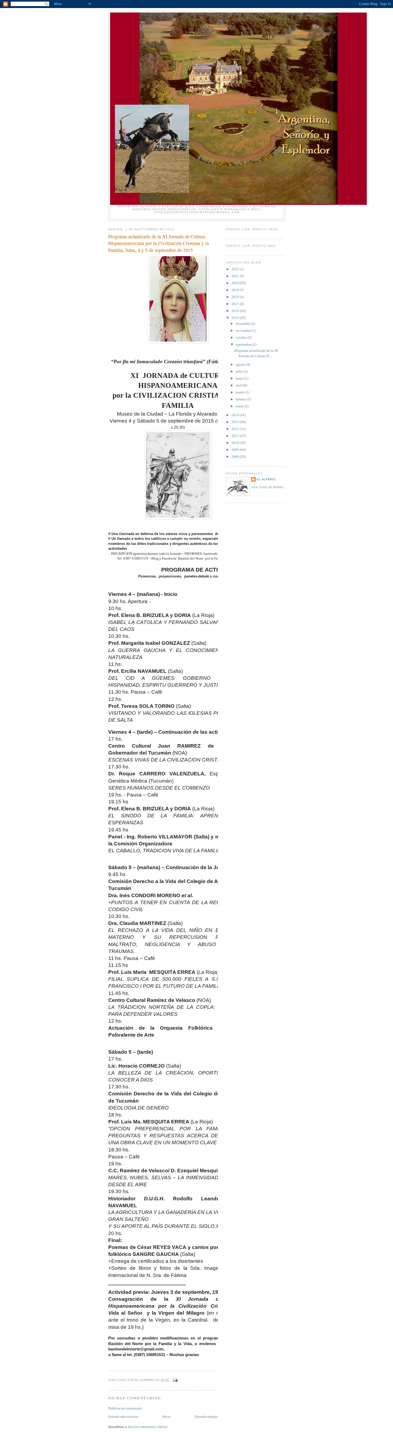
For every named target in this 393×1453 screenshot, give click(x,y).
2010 (236, 442)
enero (240, 406)
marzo (240, 392)
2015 (236, 317)
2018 (236, 296)
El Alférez (266, 479)
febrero (241, 399)
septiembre (244, 344)
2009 (236, 449)
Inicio (166, 1416)
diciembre (243, 323)
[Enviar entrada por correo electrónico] (175, 1379)
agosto (241, 364)
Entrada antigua (206, 1416)
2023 (236, 269)
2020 (236, 282)
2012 (236, 428)
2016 (236, 310)
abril (239, 385)
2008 (236, 456)
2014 (236, 414)
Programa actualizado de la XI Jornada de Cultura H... (256, 353)
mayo (240, 378)
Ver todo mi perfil (267, 487)
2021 (236, 276)
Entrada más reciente (123, 1416)
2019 (236, 289)
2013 (236, 421)
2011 (236, 435)
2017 (236, 303)
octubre (242, 337)
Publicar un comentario (125, 1408)
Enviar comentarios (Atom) (147, 1426)
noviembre (244, 330)
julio (240, 371)
